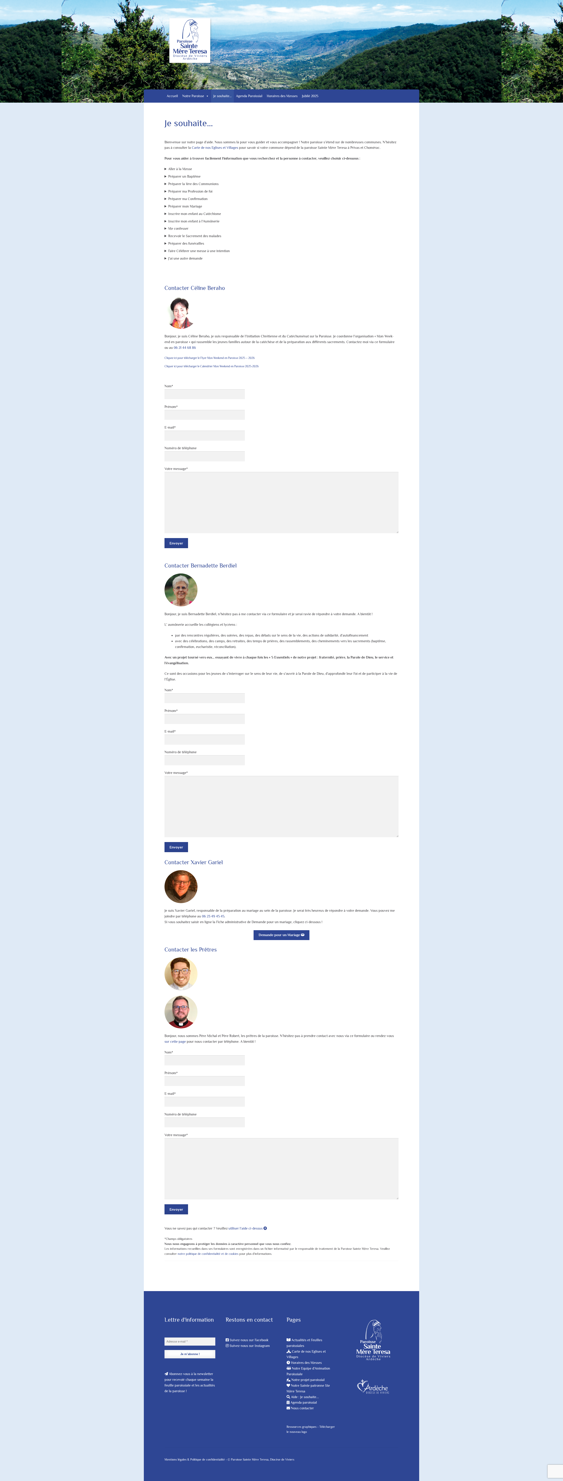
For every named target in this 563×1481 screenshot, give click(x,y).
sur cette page (175, 1042)
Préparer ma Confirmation (188, 199)
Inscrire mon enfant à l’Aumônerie (193, 221)
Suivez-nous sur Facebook (249, 1340)
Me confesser (178, 229)
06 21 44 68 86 (185, 348)
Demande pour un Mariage (280, 935)
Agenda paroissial (304, 1403)
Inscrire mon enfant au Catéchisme (194, 214)
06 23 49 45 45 (213, 916)
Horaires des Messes (282, 96)
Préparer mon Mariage (185, 206)
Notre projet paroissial (308, 1380)
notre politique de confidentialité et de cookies (208, 1253)
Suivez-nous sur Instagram (250, 1346)
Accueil (172, 96)
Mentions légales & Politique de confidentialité (195, 1459)
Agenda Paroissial (249, 96)
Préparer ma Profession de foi (190, 191)
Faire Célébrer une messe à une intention (199, 251)
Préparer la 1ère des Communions (193, 184)
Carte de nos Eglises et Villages (215, 148)
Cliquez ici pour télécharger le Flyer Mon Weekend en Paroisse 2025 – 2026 (210, 358)
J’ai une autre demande (185, 258)
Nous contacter (302, 1408)
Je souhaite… (222, 96)
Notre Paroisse (193, 96)
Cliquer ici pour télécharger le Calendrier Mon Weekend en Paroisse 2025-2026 (212, 366)
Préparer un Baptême (184, 176)
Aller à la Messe (180, 169)
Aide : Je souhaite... (305, 1397)
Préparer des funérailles (186, 244)
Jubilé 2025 (310, 96)
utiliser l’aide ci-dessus (245, 1228)
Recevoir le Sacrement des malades (194, 236)
